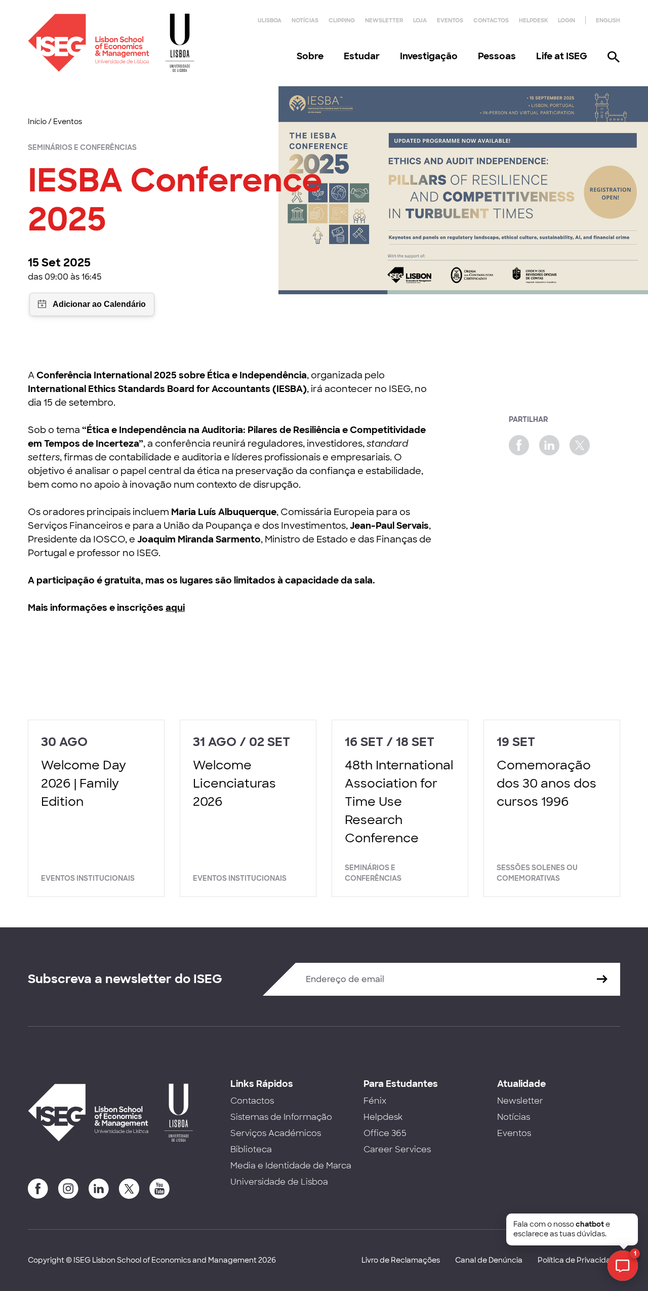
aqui (175, 608)
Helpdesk (533, 20)
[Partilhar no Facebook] (519, 445)
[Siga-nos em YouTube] (159, 1189)
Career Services (397, 1149)
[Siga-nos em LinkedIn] (99, 1189)
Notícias (305, 20)
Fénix (374, 1101)
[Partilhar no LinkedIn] (549, 445)
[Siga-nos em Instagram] (68, 1189)
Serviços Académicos (275, 1133)
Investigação (429, 56)
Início (37, 121)
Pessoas (497, 56)
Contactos (491, 20)
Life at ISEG (561, 56)
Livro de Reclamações (400, 1260)
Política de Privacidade (579, 1260)
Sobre (310, 56)
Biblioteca (251, 1149)
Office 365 (385, 1133)
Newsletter (384, 20)
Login (566, 20)
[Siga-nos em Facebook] (38, 1189)
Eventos (450, 20)
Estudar (362, 56)
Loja (420, 20)
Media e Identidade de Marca (290, 1165)
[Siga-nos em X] (129, 1189)
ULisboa (269, 20)
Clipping (342, 20)
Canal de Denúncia (488, 1260)
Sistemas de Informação (281, 1117)
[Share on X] (580, 445)
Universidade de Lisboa (279, 1182)
